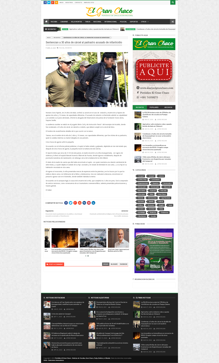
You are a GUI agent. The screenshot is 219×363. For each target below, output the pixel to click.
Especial (153, 190)
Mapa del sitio (89, 2)
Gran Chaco (162, 194)
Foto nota (163, 190)
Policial (123, 22)
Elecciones (141, 190)
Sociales (141, 209)
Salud (170, 205)
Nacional (97, 22)
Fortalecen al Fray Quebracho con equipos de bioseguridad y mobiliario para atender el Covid (68, 304)
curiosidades (155, 179)
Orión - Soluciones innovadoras (54, 360)
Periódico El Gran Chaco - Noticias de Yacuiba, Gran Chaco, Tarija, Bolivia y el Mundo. (82, 358)
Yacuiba (54, 22)
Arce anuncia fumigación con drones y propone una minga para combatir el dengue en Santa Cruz (112, 314)
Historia (140, 198)
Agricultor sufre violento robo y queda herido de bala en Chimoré (76, 29)
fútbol (151, 194)
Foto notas (141, 194)
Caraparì (151, 176)
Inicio (61, 2)
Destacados (155, 187)
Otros (143, 22)
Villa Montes (76, 22)
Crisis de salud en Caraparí (61, 314)
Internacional (110, 22)
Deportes (134, 22)
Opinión (151, 201)
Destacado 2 (167, 183)
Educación (167, 187)
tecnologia (141, 212)
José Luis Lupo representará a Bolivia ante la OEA (113, 250)
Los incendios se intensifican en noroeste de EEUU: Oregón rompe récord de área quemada (58, 251)
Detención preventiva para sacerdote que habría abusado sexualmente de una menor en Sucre (67, 345)
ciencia (161, 176)
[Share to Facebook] (48, 245)
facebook (123, 264)
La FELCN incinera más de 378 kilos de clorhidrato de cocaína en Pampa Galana (156, 114)
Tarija (87, 22)
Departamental (143, 183)
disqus (105, 264)
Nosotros (69, 2)
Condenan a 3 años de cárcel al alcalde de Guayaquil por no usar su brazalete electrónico (152, 29)
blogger (114, 264)
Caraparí (64, 22)
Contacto (78, 2)
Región (161, 205)
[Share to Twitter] (50, 245)
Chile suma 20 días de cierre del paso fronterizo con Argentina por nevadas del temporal (86, 251)
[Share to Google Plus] (53, 245)
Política (140, 205)
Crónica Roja (142, 179)
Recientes (57, 37)
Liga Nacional (165, 198)
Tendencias (164, 212)
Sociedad (152, 209)
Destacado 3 (142, 187)
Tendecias (153, 212)
